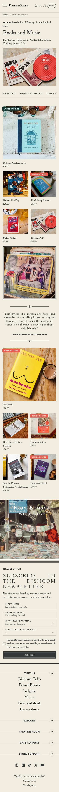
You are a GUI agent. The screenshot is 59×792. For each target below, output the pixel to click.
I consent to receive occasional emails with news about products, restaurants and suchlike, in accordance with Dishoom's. (31, 643)
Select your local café (20, 630)
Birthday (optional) (18, 621)
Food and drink (29, 703)
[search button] (36, 6)
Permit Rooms (29, 684)
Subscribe (29, 655)
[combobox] (29, 633)
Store (6, 15)
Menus (29, 697)
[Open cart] (45, 6)
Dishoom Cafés (29, 678)
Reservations (29, 709)
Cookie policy (29, 785)
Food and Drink (31, 94)
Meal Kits (9, 94)
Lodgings (29, 691)
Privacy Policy (23, 647)
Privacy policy (29, 780)
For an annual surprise (15, 623)
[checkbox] (4, 643)
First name (12, 604)
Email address (14, 612)
